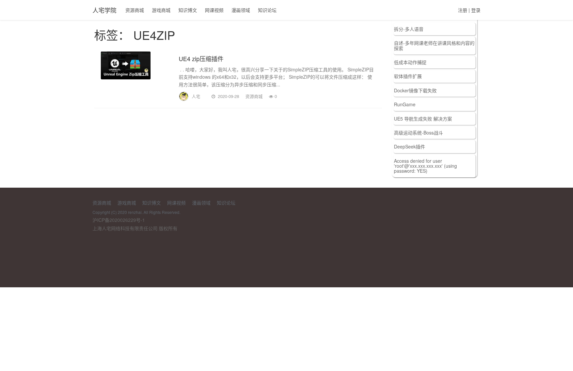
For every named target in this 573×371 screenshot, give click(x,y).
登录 (475, 10)
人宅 (196, 96)
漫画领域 (240, 10)
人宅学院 (104, 10)
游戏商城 (161, 10)
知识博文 (187, 10)
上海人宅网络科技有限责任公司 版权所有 (135, 228)
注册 (462, 10)
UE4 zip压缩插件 (201, 58)
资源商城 (134, 10)
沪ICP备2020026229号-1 (119, 220)
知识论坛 (267, 10)
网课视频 (214, 10)
